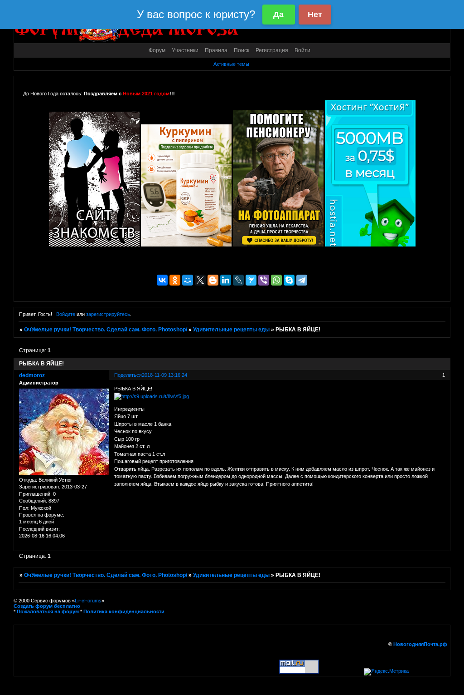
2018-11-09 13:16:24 (164, 375)
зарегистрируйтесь (108, 314)
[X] (200, 280)
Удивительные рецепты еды (231, 329)
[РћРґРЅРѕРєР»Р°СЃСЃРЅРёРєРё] (174, 280)
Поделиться (128, 375)
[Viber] (263, 280)
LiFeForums (88, 600)
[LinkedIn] (225, 280)
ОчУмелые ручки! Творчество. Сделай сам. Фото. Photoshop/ (105, 329)
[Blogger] (213, 280)
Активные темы (231, 64)
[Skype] (289, 280)
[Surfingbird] (251, 280)
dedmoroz (32, 375)
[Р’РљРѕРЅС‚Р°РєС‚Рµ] (162, 280)
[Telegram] (301, 280)
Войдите (65, 314)
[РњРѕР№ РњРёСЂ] (187, 280)
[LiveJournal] (238, 280)
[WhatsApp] (276, 280)
